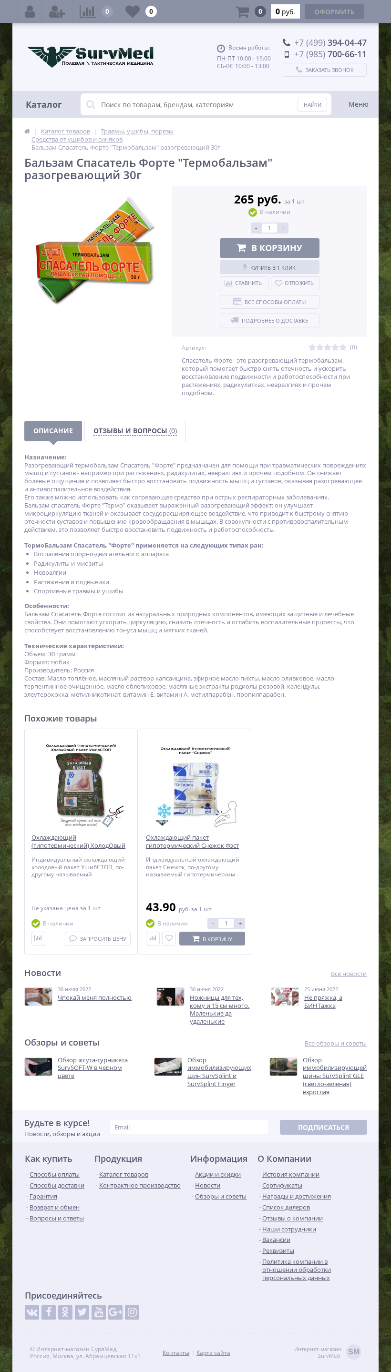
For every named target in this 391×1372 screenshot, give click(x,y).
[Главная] (27, 131)
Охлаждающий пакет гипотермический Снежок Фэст (192, 841)
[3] (327, 347)
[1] (312, 347)
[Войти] (30, 11)
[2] (320, 347)
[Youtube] (99, 1312)
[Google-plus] (115, 1312)
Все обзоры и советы (336, 1043)
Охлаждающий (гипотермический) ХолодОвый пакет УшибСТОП (78, 845)
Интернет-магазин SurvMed (327, 1352)
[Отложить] (169, 938)
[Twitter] (82, 1312)
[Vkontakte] (32, 1312)
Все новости (349, 974)
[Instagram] (132, 1312)
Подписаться (323, 1127)
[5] (343, 347)
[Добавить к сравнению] (38, 938)
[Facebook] (48, 1312)
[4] (335, 347)
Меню (359, 104)
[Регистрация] (57, 11)
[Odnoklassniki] (65, 1312)
